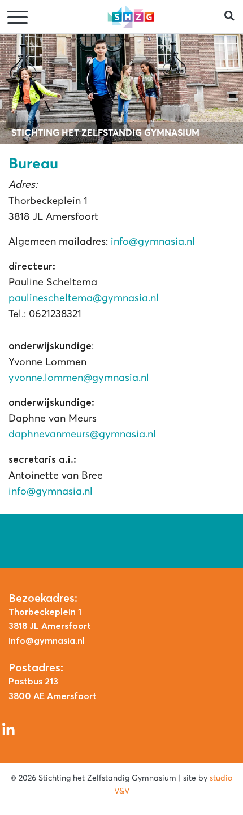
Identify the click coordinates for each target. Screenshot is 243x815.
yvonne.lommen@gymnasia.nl (78, 377)
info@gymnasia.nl (153, 241)
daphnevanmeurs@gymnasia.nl (82, 434)
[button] (233, 17)
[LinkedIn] (8, 728)
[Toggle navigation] (18, 18)
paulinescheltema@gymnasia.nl (83, 298)
